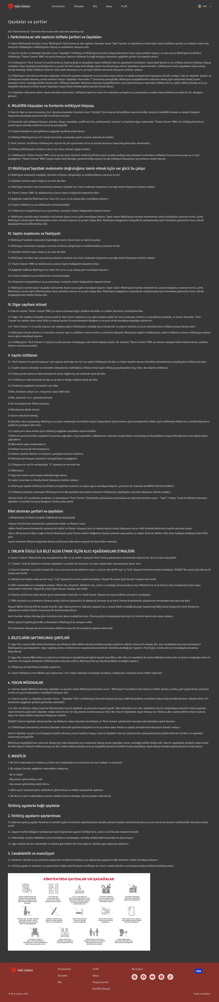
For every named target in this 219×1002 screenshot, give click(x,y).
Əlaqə (109, 6)
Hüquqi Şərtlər (101, 982)
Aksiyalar (79, 6)
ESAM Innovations (202, 994)
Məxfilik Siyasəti (101, 988)
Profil (124, 6)
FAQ (95, 6)
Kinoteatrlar (58, 6)
